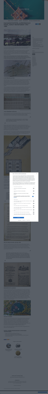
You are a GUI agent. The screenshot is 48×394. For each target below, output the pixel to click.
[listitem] (24, 186)
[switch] (33, 188)
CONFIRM (18, 217)
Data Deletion (19, 220)
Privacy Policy (28, 220)
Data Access (24, 220)
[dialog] (24, 197)
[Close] (37, 174)
